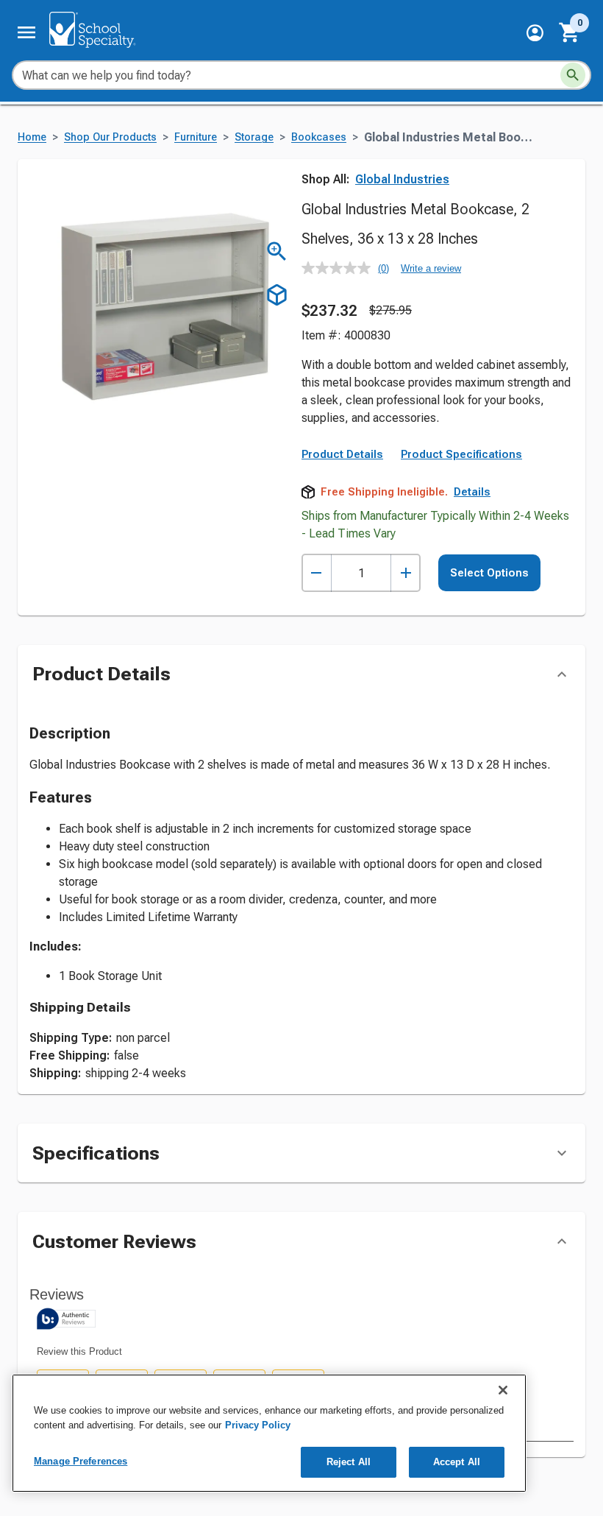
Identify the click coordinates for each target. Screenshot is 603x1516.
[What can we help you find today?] (572, 75)
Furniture (195, 137)
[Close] (503, 1390)
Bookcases (318, 137)
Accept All (456, 1461)
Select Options (489, 572)
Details (472, 491)
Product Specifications (461, 454)
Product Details (342, 454)
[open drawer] (26, 32)
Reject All (349, 1461)
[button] (535, 33)
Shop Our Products (110, 137)
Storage (254, 137)
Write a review (431, 268)
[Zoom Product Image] (277, 251)
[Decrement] (317, 573)
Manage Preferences (80, 1461)
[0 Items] (570, 32)
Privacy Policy (257, 1425)
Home (32, 137)
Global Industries (402, 179)
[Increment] (405, 573)
